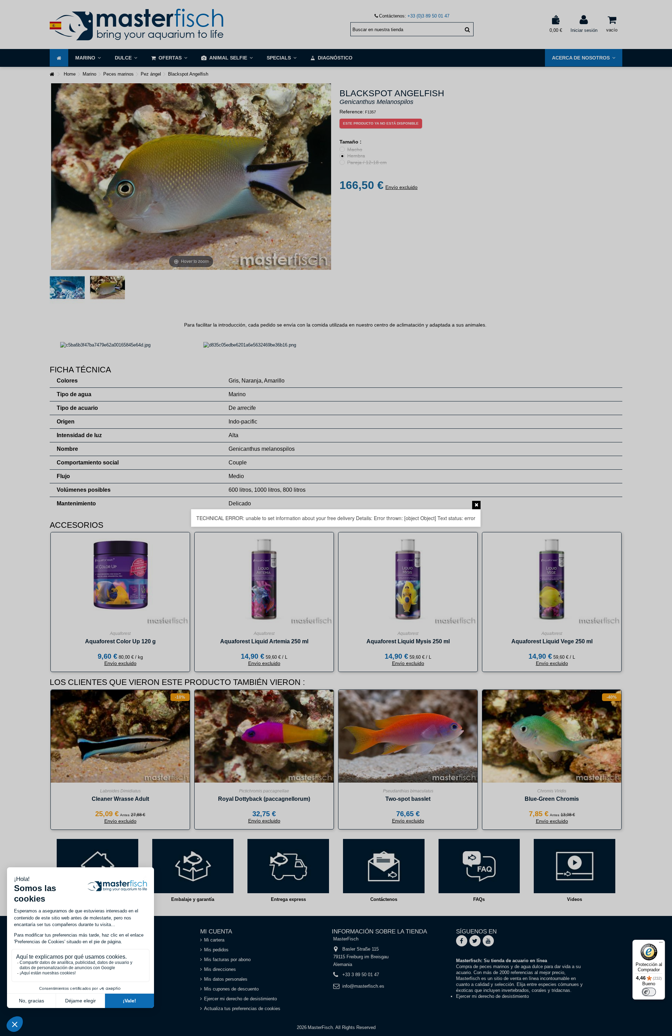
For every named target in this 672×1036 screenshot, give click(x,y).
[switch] (649, 992)
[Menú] (661, 944)
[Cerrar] (476, 505)
